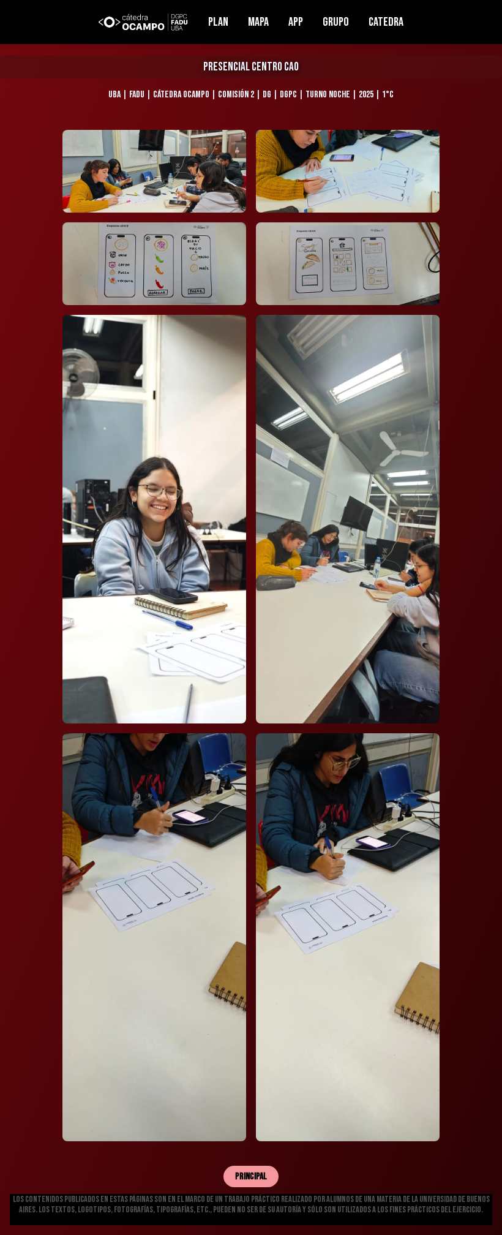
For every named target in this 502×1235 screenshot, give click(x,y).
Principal (251, 1176)
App (295, 22)
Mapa (258, 22)
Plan (218, 22)
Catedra (386, 22)
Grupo (336, 22)
